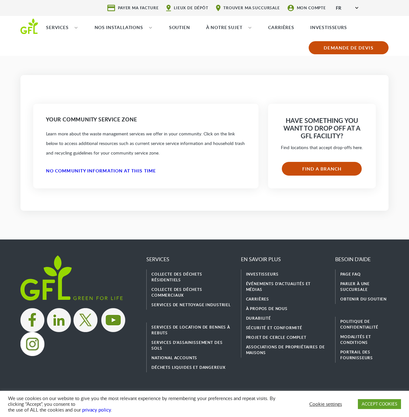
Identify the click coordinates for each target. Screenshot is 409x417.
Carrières (257, 299)
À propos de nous (267, 308)
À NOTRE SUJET (224, 27)
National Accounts (174, 357)
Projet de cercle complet (276, 337)
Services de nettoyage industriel (191, 304)
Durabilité (258, 318)
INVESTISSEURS (328, 27)
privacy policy (96, 409)
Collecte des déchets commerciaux (176, 292)
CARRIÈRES (281, 27)
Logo (29, 26)
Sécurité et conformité (274, 327)
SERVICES (57, 27)
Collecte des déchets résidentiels (176, 277)
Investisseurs (262, 274)
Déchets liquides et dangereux (188, 367)
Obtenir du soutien (363, 299)
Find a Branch (322, 169)
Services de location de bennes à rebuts (190, 330)
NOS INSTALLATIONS (119, 27)
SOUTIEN (179, 27)
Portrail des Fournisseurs (356, 354)
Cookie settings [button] (325, 404)
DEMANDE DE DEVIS (348, 48)
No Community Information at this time (101, 171)
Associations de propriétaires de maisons (285, 349)
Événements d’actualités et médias (278, 286)
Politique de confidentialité (359, 324)
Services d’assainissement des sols (186, 345)
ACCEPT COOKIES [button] (379, 404)
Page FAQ (350, 274)
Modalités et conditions (355, 339)
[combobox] (347, 8)
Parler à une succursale (355, 286)
